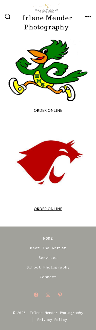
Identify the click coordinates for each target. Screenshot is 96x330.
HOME (48, 238)
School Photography (48, 267)
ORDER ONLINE (48, 110)
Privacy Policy (52, 319)
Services (48, 257)
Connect (48, 276)
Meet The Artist (48, 247)
